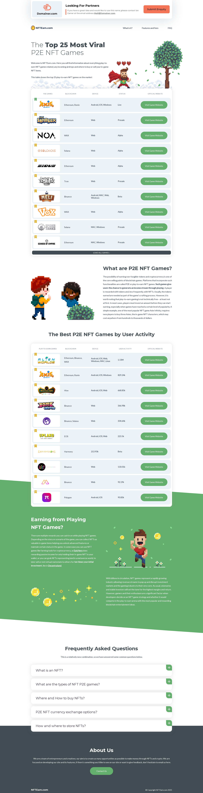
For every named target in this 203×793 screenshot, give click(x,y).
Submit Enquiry (156, 9)
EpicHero (78, 550)
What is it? (127, 28)
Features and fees (150, 28)
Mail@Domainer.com (104, 13)
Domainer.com (47, 9)
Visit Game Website (154, 105)
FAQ (170, 28)
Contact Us (101, 771)
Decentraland (54, 565)
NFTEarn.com (44, 28)
